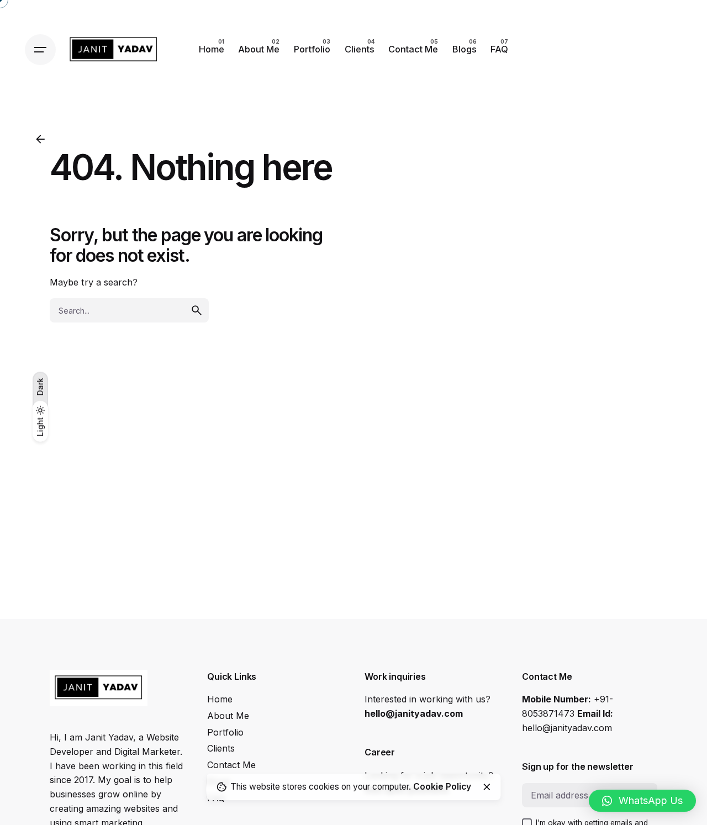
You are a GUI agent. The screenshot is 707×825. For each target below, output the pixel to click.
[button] (642, 801)
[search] (196, 310)
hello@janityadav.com (414, 713)
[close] (487, 787)
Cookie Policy (442, 786)
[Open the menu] (40, 49)
